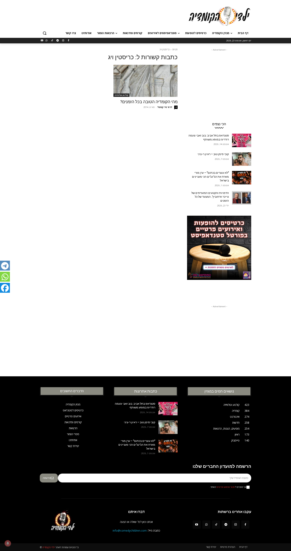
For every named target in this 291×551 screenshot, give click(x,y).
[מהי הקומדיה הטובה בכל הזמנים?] (145, 81)
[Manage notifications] (8, 543)
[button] (44, 33)
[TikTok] (52, 40)
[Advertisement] (116, 16)
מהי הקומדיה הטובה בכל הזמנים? (149, 101)
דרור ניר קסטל (164, 107)
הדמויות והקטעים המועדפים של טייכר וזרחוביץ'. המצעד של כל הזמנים (210, 196)
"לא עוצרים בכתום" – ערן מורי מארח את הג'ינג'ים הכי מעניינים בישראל (210, 176)
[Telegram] (57, 40)
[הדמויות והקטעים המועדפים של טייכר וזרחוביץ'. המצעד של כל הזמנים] (241, 198)
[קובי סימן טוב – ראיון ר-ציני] (241, 159)
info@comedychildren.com (130, 530)
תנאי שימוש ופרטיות (225, 487)
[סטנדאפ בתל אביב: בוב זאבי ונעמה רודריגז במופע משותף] (241, 140)
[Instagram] (63, 40)
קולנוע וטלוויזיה (121, 95)
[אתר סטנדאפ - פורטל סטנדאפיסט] (219, 255)
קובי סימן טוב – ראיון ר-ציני (213, 154)
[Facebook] (68, 40)
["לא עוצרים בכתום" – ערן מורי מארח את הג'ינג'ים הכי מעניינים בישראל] (241, 177)
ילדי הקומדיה (48, 547)
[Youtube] (42, 40)
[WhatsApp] (46, 40)
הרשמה (47, 478)
